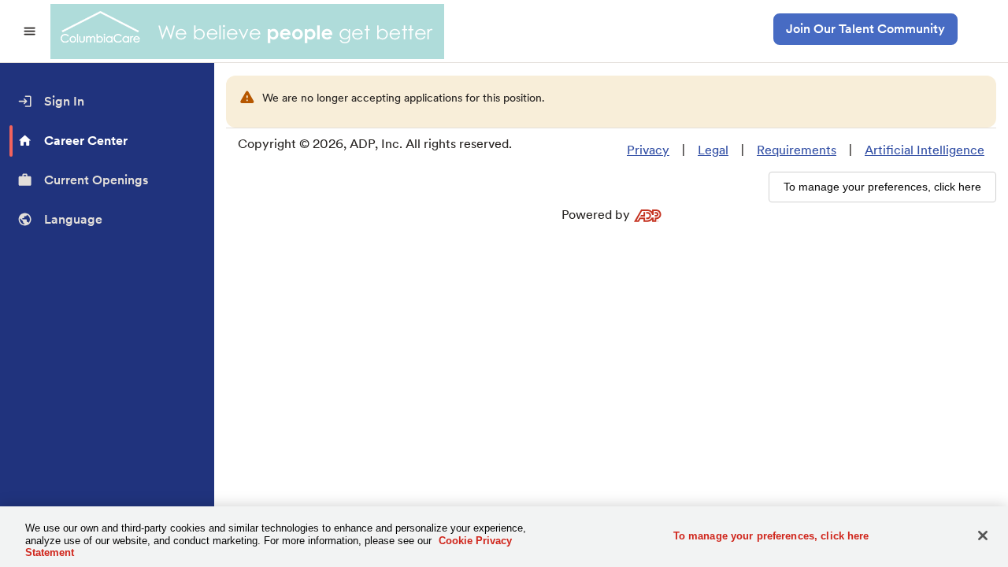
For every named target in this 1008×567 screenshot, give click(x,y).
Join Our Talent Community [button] (865, 28)
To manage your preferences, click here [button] (882, 186)
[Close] (982, 535)
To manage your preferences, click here (771, 535)
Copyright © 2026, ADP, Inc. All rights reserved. (375, 143)
